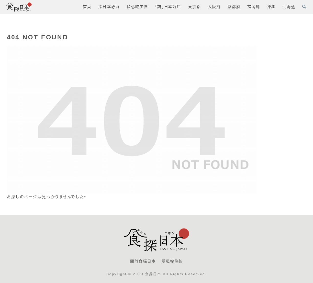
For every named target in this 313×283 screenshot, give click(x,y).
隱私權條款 (172, 261)
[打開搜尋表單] (304, 6)
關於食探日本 (143, 261)
